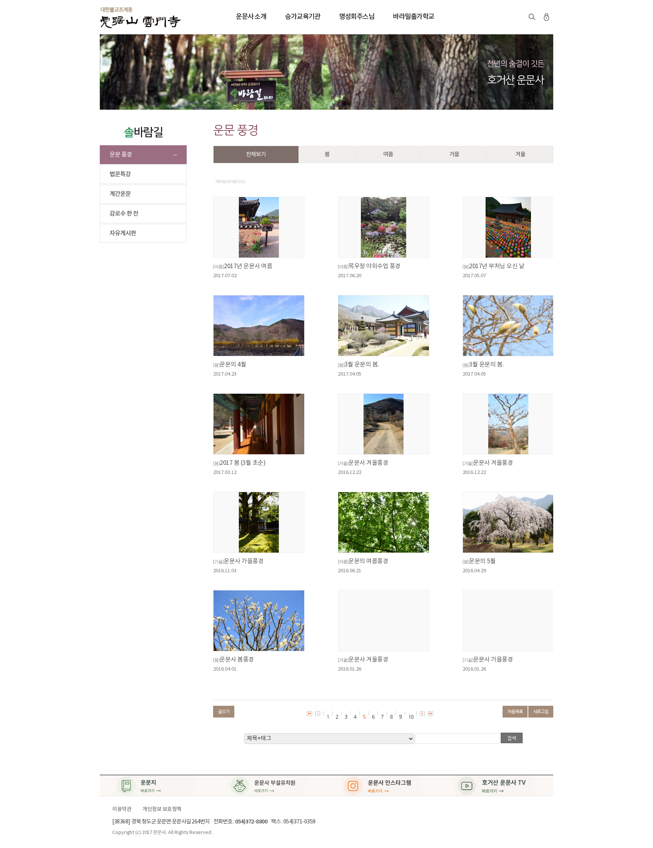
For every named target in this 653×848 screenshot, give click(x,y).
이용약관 (121, 809)
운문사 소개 (251, 17)
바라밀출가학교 (413, 17)
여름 (388, 154)
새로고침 (540, 711)
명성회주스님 (356, 17)
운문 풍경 (121, 154)
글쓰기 (223, 711)
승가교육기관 (302, 17)
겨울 (520, 154)
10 (410, 716)
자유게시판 (123, 233)
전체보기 (256, 154)
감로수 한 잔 (124, 213)
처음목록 (515, 711)
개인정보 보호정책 (161, 809)
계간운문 (120, 194)
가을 (454, 154)
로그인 (546, 17)
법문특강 (120, 174)
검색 (532, 17)
